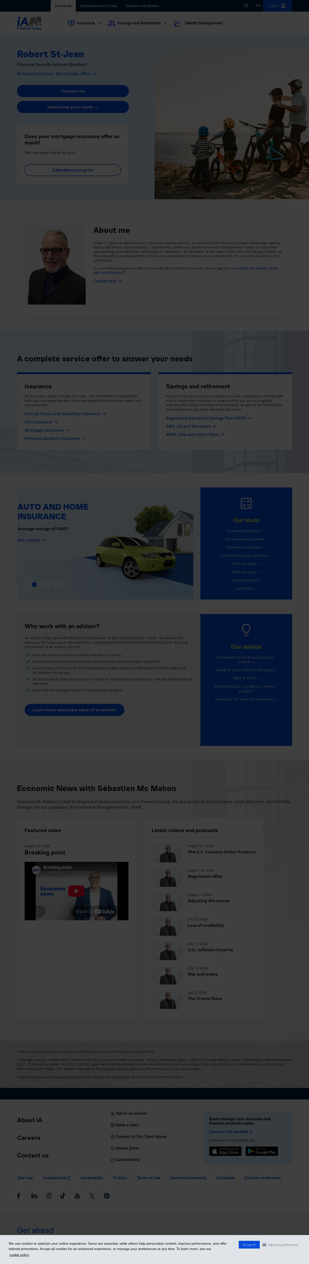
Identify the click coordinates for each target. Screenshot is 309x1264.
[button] (280, 1245)
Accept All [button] (249, 1245)
